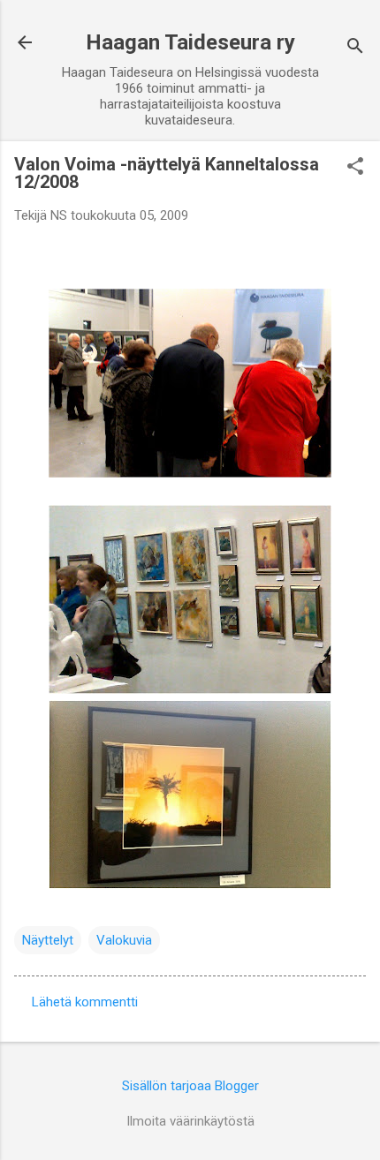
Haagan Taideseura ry (190, 42)
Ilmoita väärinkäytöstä (190, 1121)
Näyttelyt (47, 940)
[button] (355, 167)
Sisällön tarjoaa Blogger (190, 1086)
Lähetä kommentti (85, 1002)
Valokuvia (124, 940)
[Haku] (355, 48)
